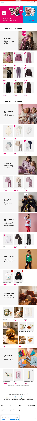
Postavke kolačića (3, 419)
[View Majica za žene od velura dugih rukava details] (27, 46)
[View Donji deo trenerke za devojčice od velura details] (22, 42)
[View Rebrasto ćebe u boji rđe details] (25, 294)
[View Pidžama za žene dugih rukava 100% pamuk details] (25, 165)
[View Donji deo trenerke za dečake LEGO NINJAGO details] (29, 263)
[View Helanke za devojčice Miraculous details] (27, 227)
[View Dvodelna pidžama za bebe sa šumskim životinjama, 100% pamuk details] (33, 115)
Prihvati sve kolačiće (16, 419)
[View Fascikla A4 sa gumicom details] (29, 352)
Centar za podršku (32, 1)
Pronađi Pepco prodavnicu (28, 1)
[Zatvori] (18, 415)
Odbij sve (12, 419)
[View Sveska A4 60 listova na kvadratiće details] (23, 362)
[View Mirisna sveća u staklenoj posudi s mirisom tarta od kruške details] (27, 300)
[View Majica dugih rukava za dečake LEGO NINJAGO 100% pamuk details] (28, 256)
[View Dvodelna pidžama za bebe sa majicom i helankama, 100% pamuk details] (23, 114)
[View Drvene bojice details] (21, 353)
